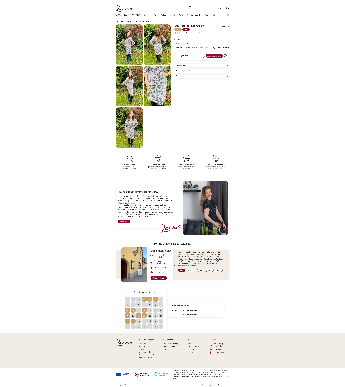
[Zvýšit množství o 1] (203, 56)
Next (154, 292)
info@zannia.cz (159, 272)
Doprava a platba (169, 346)
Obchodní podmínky (170, 344)
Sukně (141, 349)
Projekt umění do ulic (147, 355)
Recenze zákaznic (192, 346)
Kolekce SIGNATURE (146, 358)
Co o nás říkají (191, 349)
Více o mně (124, 221)
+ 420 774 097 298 (219, 353)
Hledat (190, 7)
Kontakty (189, 352)
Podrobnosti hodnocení (204, 33)
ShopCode (226, 385)
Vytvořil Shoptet (207, 385)
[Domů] (117, 21)
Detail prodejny (159, 278)
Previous (134, 292)
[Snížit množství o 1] (196, 56)
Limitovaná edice (145, 352)
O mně (188, 344)
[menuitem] (118, 15)
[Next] (174, 264)
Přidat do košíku (214, 56)
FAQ (164, 349)
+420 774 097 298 (160, 268)
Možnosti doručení (222, 48)
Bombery (142, 346)
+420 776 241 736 (211, 272)
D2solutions (218, 385)
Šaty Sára (142, 344)
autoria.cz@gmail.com (213, 277)
